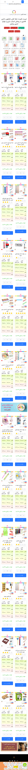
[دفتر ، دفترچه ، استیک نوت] (10, 39)
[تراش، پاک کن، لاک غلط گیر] (6, 45)
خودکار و (12, 763)
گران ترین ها (17, 31)
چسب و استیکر (24, 769)
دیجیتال (19, 763)
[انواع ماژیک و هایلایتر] (23, 58)
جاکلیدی (5, 763)
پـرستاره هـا (11, 31)
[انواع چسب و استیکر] (13, 52)
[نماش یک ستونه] (25, 35)
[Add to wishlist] (20, 72)
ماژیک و (19, 769)
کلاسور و (15, 769)
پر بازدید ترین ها (14, 28)
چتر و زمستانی (20, 765)
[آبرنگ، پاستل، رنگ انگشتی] (11, 65)
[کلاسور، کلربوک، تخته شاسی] (6, 52)
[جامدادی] (4, 39)
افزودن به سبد (19, 122)
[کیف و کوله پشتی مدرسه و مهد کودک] (14, 45)
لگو (5, 765)
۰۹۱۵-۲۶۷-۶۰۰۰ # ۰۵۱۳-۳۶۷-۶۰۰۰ (14, 4)
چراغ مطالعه (9, 765)
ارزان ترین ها (6, 28)
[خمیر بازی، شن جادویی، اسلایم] (17, 65)
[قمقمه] (22, 65)
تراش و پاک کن (24, 767)
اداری (11, 769)
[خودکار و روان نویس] (17, 39)
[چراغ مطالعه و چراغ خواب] (22, 45)
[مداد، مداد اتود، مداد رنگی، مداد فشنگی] (23, 38)
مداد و (16, 763)
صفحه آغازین (23, 14)
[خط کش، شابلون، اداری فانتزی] (20, 52)
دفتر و (9, 763)
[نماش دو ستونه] (23, 35)
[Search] (13, 2)
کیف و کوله (14, 765)
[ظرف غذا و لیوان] (10, 58)
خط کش (16, 767)
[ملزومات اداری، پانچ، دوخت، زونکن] (16, 58)
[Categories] (19, 1)
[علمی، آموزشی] (4, 58)
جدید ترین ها (21, 28)
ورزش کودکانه (7, 769)
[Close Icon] (2, 2)
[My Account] (5, 2)
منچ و (19, 767)
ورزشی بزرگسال (10, 767)
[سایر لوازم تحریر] (5, 65)
